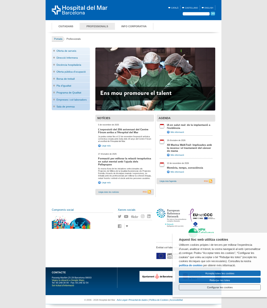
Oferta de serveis (66, 50)
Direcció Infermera (67, 57)
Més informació (177, 132)
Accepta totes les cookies (219, 273)
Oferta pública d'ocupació (71, 71)
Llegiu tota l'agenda (168, 181)
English (209, 8)
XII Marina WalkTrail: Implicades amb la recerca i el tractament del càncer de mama (189, 148)
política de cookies (191, 265)
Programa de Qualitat (68, 92)
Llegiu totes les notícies (108, 192)
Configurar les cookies (220, 287)
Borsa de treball (65, 78)
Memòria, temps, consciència (185, 167)
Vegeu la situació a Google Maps (68, 280)
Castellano (191, 8)
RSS (145, 192)
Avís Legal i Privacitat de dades (132, 300)
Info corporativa (134, 26)
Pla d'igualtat (63, 85)
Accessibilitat (176, 300)
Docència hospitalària (68, 64)
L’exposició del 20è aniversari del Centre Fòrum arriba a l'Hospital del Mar (123, 131)
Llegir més (104, 145)
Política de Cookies (158, 300)
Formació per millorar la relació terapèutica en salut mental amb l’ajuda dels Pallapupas (124, 161)
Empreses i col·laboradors (71, 99)
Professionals (97, 26)
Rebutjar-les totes (220, 280)
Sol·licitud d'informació (63, 285)
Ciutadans (65, 26)
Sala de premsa (65, 106)
